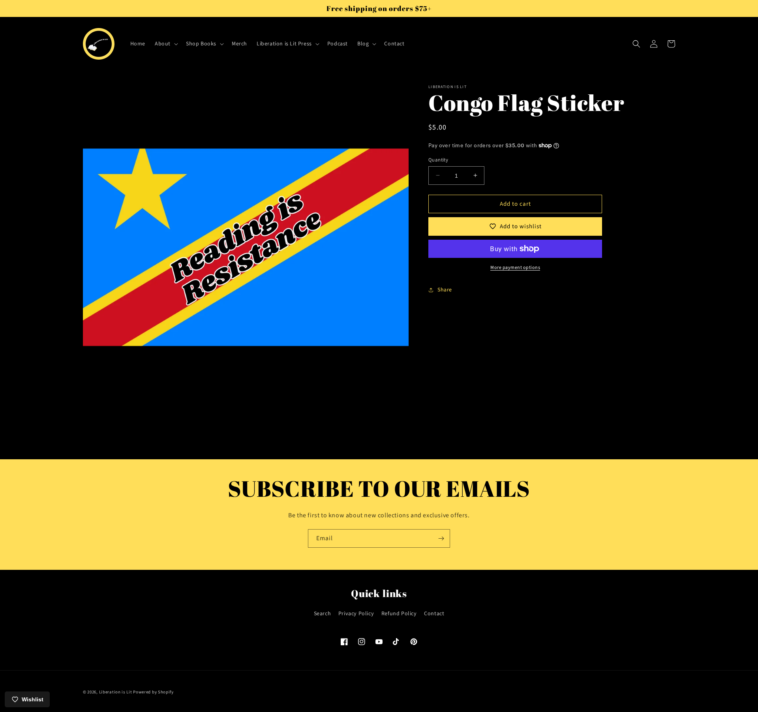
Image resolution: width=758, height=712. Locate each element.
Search (322, 614)
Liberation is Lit (115, 692)
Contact (434, 614)
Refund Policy (399, 614)
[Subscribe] (441, 538)
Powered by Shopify (153, 692)
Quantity (438, 159)
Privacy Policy (356, 614)
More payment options (515, 267)
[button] (165, 44)
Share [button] (444, 289)
